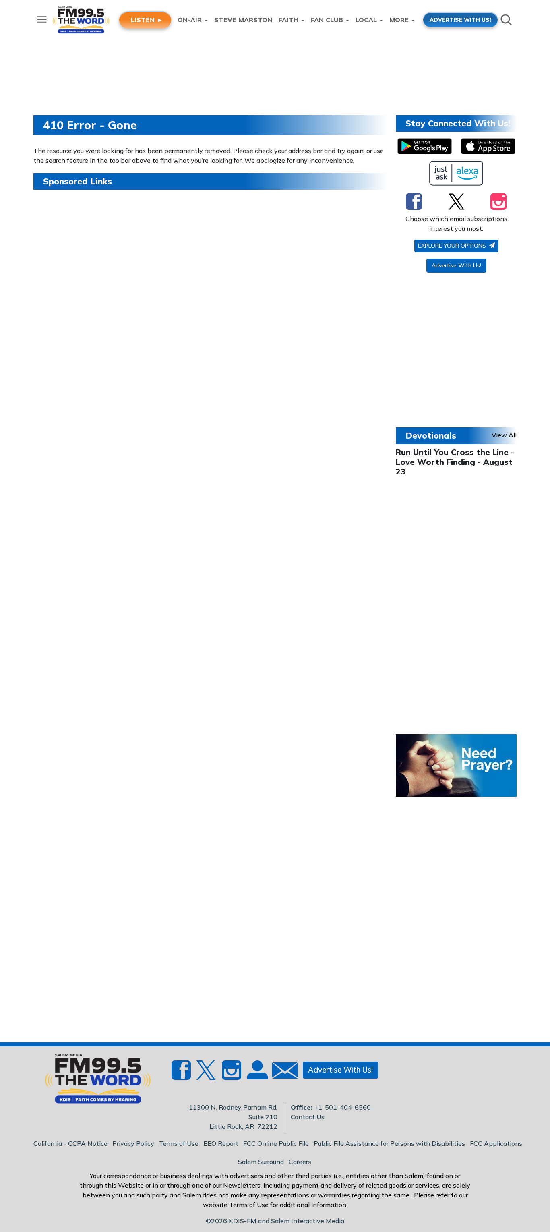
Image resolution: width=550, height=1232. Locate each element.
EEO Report (220, 1143)
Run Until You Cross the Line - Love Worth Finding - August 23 (455, 461)
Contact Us (308, 1117)
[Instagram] (498, 201)
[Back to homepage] (93, 1081)
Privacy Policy (133, 1143)
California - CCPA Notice (70, 1143)
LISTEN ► (147, 20)
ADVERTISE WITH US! (460, 19)
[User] (256, 1075)
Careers (300, 1161)
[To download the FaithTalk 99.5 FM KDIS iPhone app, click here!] (488, 146)
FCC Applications (496, 1143)
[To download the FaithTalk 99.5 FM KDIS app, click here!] (424, 146)
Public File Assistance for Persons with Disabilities (389, 1143)
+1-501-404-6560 (342, 1107)
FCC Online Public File (276, 1143)
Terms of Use (178, 1143)
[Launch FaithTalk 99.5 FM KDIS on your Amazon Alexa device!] (456, 173)
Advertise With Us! (456, 265)
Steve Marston (243, 20)
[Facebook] (414, 201)
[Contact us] (282, 1072)
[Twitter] (456, 201)
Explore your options (453, 245)
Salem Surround (261, 1161)
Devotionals (430, 435)
